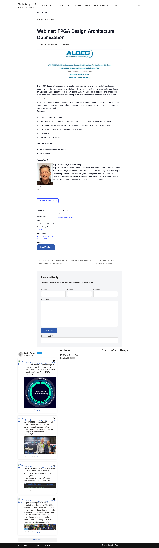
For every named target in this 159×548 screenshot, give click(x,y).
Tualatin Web (113, 545)
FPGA (46, 239)
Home (44, 5)
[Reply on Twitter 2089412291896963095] (25, 456)
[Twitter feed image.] (40, 392)
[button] (89, 5)
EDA (38, 230)
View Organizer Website (66, 217)
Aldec (39, 236)
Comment (45, 299)
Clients (68, 5)
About (52, 5)
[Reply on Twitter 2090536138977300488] (25, 410)
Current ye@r (47, 336)
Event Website (45, 247)
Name (44, 290)
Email (70, 290)
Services (77, 5)
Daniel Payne (30, 363)
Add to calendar (48, 200)
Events (60, 5)
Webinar (43, 230)
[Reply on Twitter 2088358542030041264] (25, 532)
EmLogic (44, 236)
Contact (114, 5)
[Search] (139, 5)
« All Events (42, 12)
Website (96, 290)
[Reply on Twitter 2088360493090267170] (25, 490)
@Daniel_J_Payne (42, 363)
